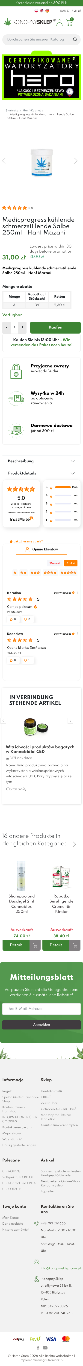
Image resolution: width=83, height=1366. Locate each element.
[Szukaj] (75, 39)
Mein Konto (10, 1217)
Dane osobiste (12, 1223)
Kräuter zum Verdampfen (59, 1125)
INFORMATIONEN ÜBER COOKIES (19, 1119)
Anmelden (41, 1024)
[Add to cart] (35, 945)
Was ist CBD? (12, 1139)
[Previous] (74, 836)
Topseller (47, 1191)
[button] (11, 541)
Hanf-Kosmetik (51, 1091)
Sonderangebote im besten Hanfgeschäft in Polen (61, 1173)
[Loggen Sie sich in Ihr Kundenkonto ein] (59, 22)
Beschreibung (21, 461)
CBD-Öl (46, 1097)
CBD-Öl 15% (11, 1171)
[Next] (74, 844)
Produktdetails (22, 473)
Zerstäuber (49, 1103)
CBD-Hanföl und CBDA (19, 1183)
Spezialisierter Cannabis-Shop (20, 1099)
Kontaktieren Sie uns (17, 1127)
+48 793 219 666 (53, 1223)
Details (16, 945)
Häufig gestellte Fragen (19, 1145)
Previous (3, 721)
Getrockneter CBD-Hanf (58, 1109)
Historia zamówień (16, 1229)
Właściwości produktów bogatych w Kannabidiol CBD (40, 749)
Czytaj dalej (16, 789)
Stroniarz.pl (54, 1360)
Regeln (7, 1091)
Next (70, 721)
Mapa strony (11, 1133)
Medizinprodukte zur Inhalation (56, 1117)
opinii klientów (21, 505)
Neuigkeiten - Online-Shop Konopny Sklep (60, 1183)
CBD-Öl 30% (11, 1189)
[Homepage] (29, 22)
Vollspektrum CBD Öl (17, 1177)
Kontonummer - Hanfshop (13, 1109)
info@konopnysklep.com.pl (61, 1268)
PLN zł (76, 11)
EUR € (64, 11)
